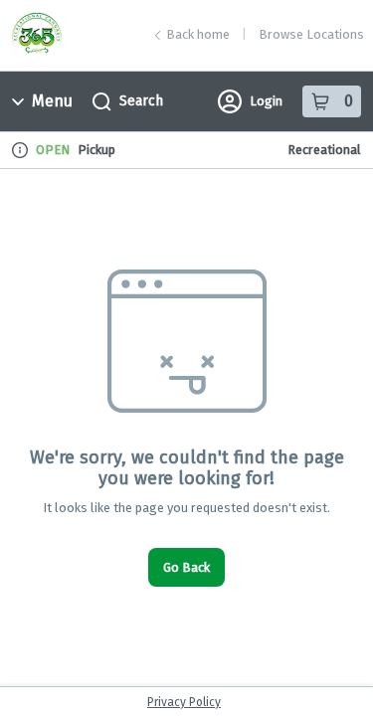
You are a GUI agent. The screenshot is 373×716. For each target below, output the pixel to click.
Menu (52, 100)
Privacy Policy (184, 702)
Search (141, 100)
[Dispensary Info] (20, 150)
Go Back (186, 567)
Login (266, 100)
